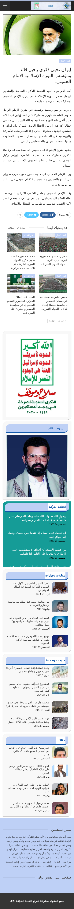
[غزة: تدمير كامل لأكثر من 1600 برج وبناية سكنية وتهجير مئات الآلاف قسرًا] (60, 723)
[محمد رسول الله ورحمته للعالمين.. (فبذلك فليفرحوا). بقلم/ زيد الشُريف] (60, 808)
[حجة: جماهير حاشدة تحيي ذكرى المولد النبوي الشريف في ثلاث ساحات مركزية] (21, 242)
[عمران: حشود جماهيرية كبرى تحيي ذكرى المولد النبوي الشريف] (53, 242)
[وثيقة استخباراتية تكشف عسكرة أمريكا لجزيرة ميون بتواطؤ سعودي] (60, 672)
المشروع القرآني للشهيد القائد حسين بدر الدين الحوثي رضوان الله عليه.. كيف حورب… (29, 687)
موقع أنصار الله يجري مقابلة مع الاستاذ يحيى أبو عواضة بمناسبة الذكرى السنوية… (28, 640)
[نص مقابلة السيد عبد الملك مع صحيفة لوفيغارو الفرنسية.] (60, 606)
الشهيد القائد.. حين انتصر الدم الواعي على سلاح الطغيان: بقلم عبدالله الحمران (29, 769)
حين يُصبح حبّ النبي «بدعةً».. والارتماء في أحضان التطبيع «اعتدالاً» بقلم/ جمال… (28, 751)
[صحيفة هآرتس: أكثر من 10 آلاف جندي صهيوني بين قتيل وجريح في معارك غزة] (60, 707)
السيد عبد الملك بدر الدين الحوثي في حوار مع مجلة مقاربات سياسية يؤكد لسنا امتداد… (29, 621)
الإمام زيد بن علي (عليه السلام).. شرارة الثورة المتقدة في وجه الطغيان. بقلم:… (28, 788)
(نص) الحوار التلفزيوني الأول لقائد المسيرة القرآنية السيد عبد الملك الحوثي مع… (31, 587)
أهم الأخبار (65, 61)
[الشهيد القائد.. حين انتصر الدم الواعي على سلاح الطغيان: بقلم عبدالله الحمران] (60, 771)
